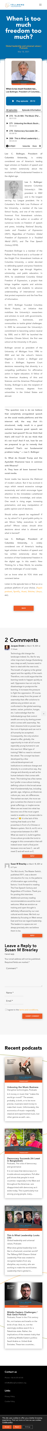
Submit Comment (32, 1016)
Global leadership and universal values (23, 46)
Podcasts (24, 48)
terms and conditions (28, 1010)
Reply (32, 856)
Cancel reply (9, 954)
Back (24, 608)
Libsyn (39, 592)
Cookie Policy (10, 1402)
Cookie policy (7, 1422)
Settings (27, 1427)
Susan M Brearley (21, 950)
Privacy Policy (10, 1397)
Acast (24, 592)
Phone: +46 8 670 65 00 (14, 1378)
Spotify (16, 592)
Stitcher (31, 592)
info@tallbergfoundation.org (15, 1383)
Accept (7, 1427)
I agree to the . (22, 1010)
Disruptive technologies (17, 1090)
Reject (17, 1427)
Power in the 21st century (27, 1317)
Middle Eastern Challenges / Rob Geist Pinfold (22, 1313)
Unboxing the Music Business (22, 1087)
